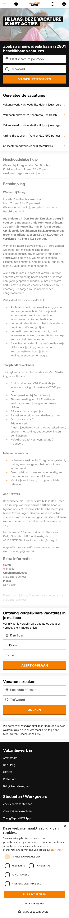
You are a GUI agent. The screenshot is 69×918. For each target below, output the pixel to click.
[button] (34, 912)
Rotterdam (9, 779)
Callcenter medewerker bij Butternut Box (28, 145)
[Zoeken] (54, 4)
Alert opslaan (34, 665)
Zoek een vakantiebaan (17, 804)
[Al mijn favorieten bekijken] (16, 4)
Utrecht (7, 772)
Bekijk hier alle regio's (16, 786)
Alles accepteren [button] (34, 894)
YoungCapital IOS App (17, 818)
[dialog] (34, 870)
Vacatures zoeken (34, 79)
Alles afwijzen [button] (34, 903)
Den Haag (9, 765)
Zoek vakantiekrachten (17, 811)
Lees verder (55, 849)
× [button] (64, 826)
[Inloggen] (64, 4)
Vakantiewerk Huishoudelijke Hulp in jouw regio (32, 104)
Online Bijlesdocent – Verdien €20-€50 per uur (31, 135)
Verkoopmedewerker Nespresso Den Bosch (30, 114)
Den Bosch (10, 595)
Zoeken (34, 710)
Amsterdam (10, 757)
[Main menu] (4, 4)
